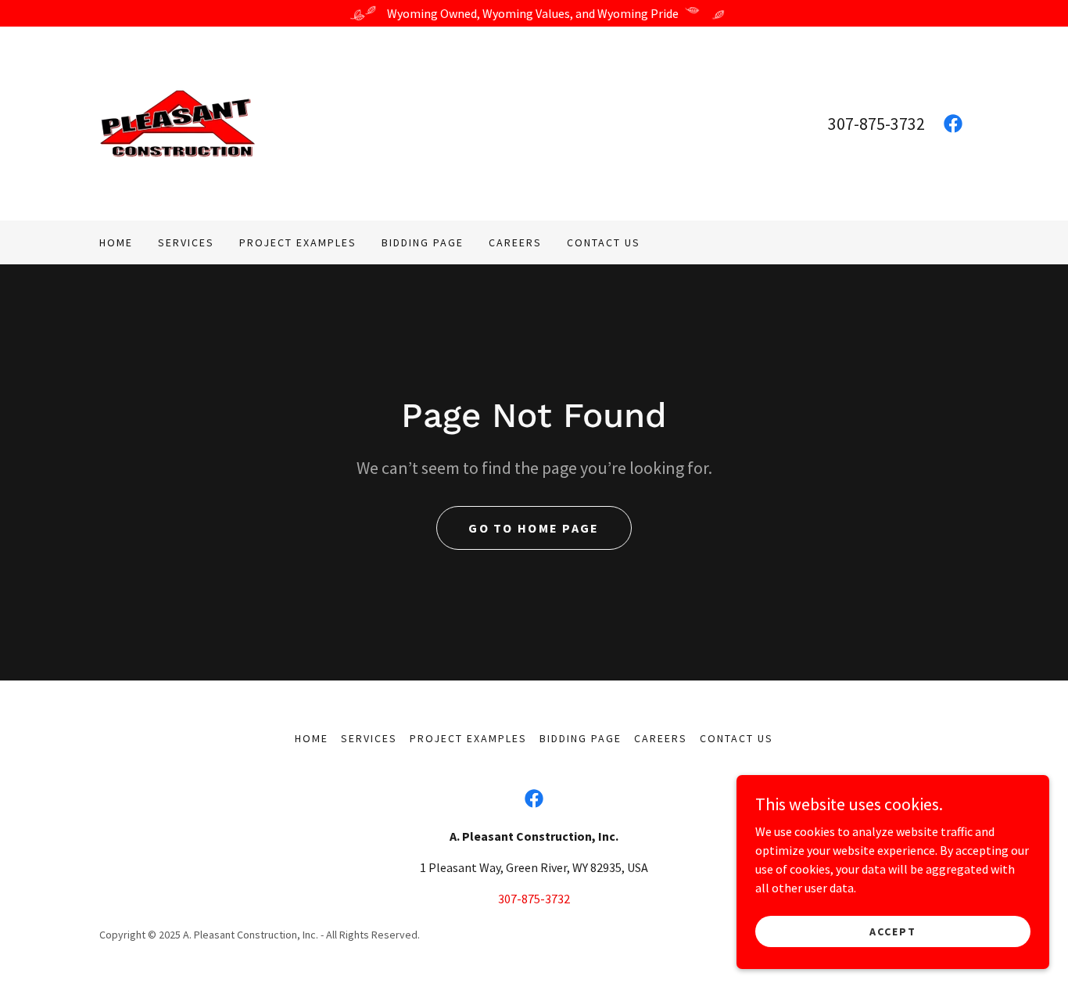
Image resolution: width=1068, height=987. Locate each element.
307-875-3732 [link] (876, 124)
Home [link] (116, 242)
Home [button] (311, 738)
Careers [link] (515, 242)
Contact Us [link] (603, 242)
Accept (892, 931)
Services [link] (186, 242)
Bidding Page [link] (423, 242)
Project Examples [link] (298, 242)
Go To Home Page (533, 528)
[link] (177, 122)
